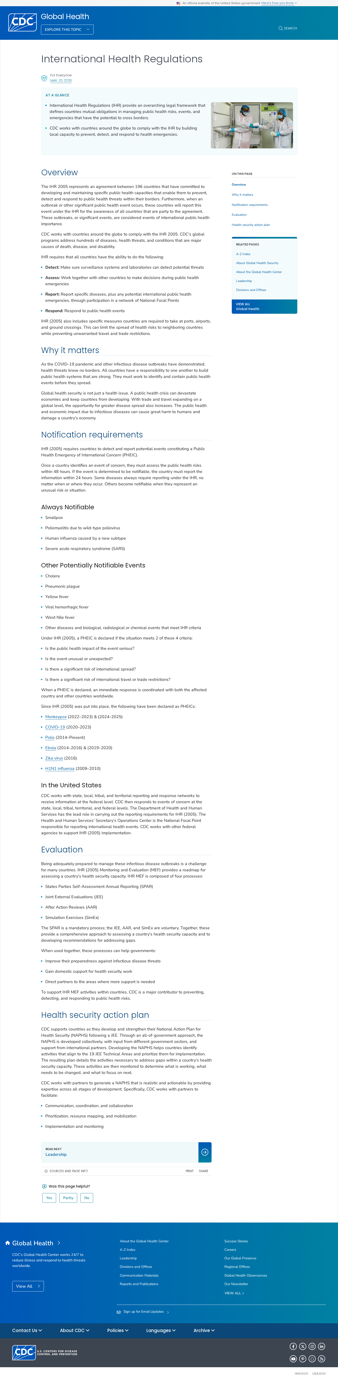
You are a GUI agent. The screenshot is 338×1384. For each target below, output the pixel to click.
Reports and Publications (139, 1284)
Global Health (65, 17)
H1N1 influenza (59, 768)
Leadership (244, 281)
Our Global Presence (240, 1258)
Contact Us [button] (25, 1330)
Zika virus (54, 758)
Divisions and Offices (251, 290)
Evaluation (239, 215)
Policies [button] (116, 1330)
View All (24, 1286)
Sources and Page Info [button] (69, 1171)
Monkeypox (56, 716)
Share (203, 1171)
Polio (49, 737)
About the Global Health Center (259, 272)
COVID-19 (55, 727)
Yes (49, 1197)
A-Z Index (243, 254)
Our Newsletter (236, 1284)
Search (290, 28)
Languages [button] (159, 1330)
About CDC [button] (73, 1330)
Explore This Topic (63, 29)
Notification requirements (250, 205)
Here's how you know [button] (278, 3)
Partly (68, 1197)
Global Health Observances (245, 1275)
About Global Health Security (257, 263)
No (86, 1197)
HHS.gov (301, 1373)
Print (190, 1171)
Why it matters (242, 195)
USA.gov (319, 1373)
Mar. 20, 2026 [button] (61, 80)
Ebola (50, 748)
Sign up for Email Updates (143, 1311)
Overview (239, 185)
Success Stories (236, 1241)
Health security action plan (251, 225)
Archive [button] (202, 1330)
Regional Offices (237, 1266)
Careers (230, 1249)
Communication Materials (139, 1275)
